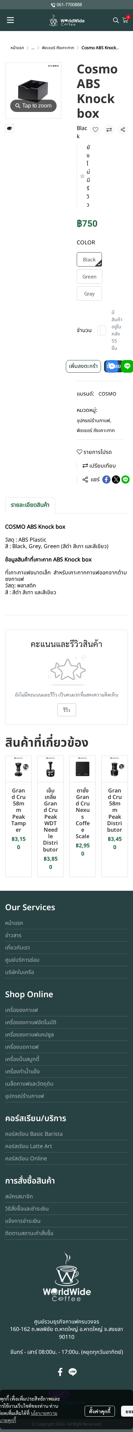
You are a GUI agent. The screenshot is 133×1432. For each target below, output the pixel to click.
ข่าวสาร (13, 935)
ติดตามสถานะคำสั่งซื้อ (29, 1233)
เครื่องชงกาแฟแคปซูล (29, 1035)
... (32, 48)
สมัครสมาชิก (19, 1196)
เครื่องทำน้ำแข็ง (22, 1072)
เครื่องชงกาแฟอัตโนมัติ (30, 1022)
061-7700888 (69, 4)
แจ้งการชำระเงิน (23, 1221)
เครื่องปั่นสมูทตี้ (22, 1059)
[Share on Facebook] (106, 479)
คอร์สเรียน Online (26, 1159)
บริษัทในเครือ (19, 972)
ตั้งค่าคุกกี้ (99, 1411)
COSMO (107, 394)
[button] (116, 20)
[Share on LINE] (125, 479)
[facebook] (60, 1371)
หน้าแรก (17, 48)
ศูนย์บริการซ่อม (22, 960)
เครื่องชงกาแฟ (21, 1010)
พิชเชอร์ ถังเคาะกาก (58, 48)
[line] (72, 1371)
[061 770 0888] (53, 4)
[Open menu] (10, 20)
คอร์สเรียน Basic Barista (34, 1134)
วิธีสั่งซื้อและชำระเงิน (27, 1209)
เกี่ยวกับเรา (17, 948)
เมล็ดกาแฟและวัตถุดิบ (29, 1084)
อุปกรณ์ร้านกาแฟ (94, 420)
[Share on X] (116, 479)
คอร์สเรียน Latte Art (28, 1146)
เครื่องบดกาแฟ (22, 1047)
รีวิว (66, 710)
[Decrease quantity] (99, 330)
